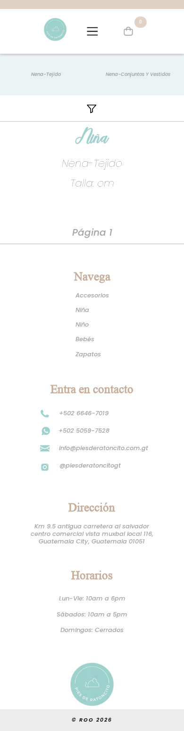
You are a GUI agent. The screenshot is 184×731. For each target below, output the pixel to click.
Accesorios (92, 295)
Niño (82, 325)
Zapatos (88, 354)
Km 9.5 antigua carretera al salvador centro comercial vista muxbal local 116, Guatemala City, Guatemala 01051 (92, 534)
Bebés (84, 339)
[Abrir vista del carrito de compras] (129, 31)
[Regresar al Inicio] (55, 29)
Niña (82, 310)
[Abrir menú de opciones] (92, 31)
